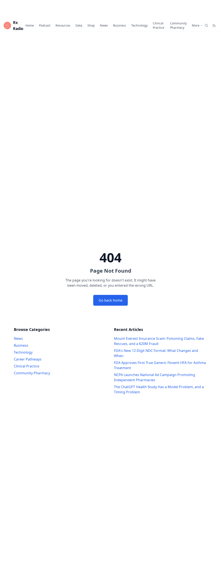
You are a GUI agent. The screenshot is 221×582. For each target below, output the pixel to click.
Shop (91, 25)
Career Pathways (27, 359)
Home (29, 25)
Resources (62, 25)
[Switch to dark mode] (214, 25)
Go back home (110, 300)
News (104, 25)
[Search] (206, 25)
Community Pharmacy (178, 25)
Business (119, 25)
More (195, 25)
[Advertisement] (110, 9)
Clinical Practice (158, 25)
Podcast (44, 25)
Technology (139, 25)
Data (79, 25)
